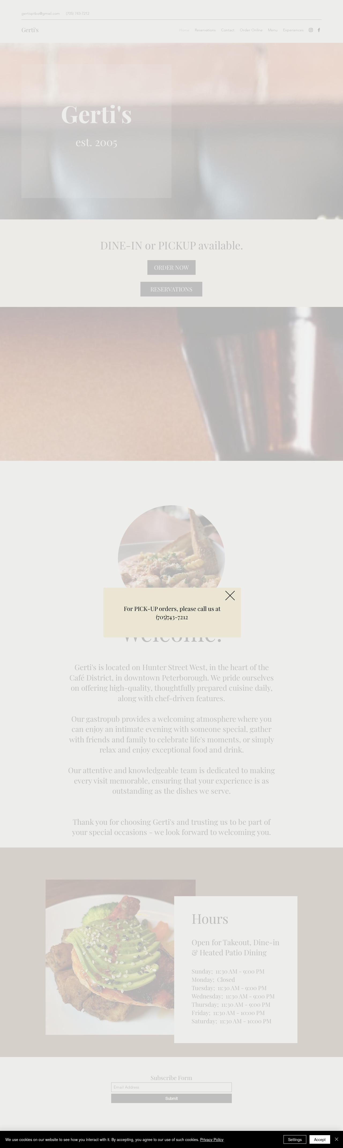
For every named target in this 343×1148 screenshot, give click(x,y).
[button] (230, 595)
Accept (320, 1139)
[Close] (336, 1139)
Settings (295, 1139)
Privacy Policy (211, 1139)
